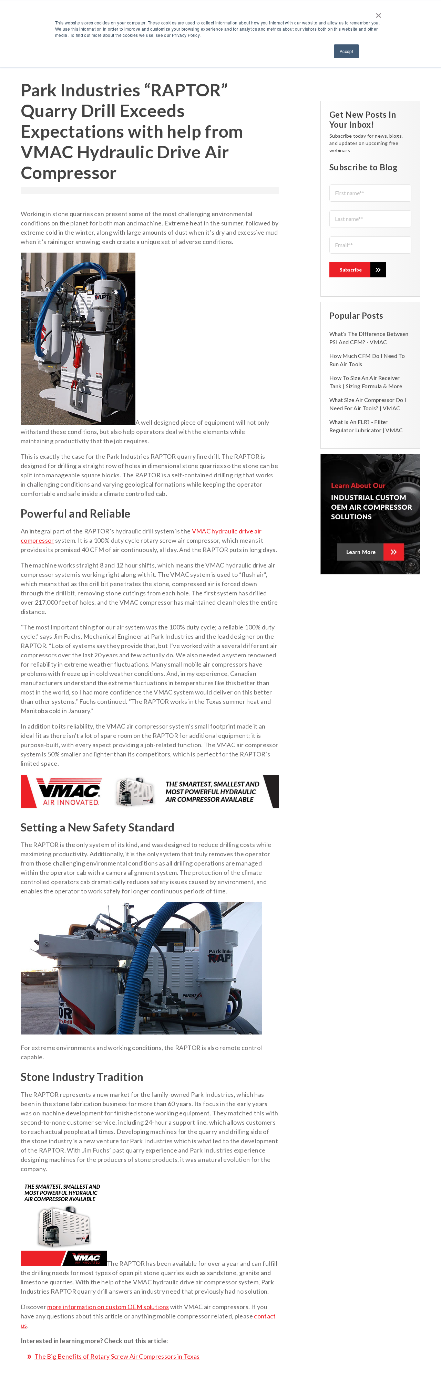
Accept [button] (346, 51)
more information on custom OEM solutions (108, 1307)
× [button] (378, 13)
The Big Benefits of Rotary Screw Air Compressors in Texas (117, 1356)
